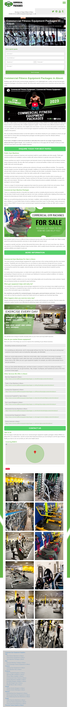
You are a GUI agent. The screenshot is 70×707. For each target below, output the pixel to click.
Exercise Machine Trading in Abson (16, 662)
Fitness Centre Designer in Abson (16, 688)
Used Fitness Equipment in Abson (16, 657)
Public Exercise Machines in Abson (16, 700)
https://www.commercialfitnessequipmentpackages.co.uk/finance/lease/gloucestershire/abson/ (30, 391)
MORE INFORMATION (35, 252)
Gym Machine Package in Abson (15, 659)
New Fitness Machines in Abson (15, 655)
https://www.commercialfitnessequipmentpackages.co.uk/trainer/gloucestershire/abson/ (28, 423)
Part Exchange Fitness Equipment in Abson (18, 664)
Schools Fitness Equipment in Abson (16, 701)
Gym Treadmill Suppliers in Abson (16, 672)
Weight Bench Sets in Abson (14, 684)
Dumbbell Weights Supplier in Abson (16, 681)
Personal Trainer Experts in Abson (14, 705)
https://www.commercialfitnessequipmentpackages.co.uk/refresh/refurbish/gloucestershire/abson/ (31, 410)
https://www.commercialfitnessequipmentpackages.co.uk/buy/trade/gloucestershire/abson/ (29, 385)
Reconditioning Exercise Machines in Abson (18, 696)
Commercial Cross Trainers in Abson (16, 678)
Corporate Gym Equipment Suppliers (15, 652)
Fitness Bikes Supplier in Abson (15, 676)
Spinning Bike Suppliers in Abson (15, 674)
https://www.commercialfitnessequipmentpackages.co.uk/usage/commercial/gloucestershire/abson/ (32, 417)
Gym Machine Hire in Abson (14, 669)
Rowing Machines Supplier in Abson (16, 679)
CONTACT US (35, 428)
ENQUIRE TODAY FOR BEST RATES (35, 149)
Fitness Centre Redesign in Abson (16, 690)
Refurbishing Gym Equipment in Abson (17, 693)
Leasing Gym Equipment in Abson (16, 667)
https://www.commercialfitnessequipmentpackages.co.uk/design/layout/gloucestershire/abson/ (30, 404)
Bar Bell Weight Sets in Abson (15, 683)
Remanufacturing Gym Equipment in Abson (18, 695)
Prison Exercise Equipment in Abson (16, 703)
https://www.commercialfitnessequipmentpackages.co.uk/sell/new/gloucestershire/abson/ (29, 378)
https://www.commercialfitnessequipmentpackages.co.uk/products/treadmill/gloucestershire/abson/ (31, 398)
